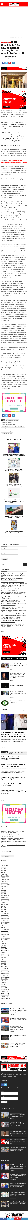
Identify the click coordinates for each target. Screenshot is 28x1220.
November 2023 (5, 918)
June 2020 (3, 982)
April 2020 (3, 986)
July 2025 (3, 888)
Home (2, 37)
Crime (11, 1039)
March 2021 (4, 966)
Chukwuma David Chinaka (12, 420)
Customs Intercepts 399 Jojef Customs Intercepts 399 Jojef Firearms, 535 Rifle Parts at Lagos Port (14, 501)
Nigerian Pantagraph (11, 56)
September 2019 (5, 998)
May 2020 (3, 984)
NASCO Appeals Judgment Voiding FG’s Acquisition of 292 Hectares (11, 618)
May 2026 (3, 870)
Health (11, 1127)
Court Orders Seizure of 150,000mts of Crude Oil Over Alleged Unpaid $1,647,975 (17, 1114)
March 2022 (4, 948)
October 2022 (4, 936)
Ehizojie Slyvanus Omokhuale (8, 424)
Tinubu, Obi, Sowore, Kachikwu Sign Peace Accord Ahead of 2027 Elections (12, 579)
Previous (2, 721)
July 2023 (3, 925)
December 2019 (5, 993)
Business (12, 1014)
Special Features (13, 704)
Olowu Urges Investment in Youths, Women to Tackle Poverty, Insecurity (14, 532)
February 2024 (5, 913)
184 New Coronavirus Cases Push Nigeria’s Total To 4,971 (12, 835)
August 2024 (4, 904)
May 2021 (3, 963)
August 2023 (4, 924)
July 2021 (3, 959)
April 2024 (3, 909)
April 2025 (3, 893)
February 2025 (5, 895)
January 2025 (4, 897)
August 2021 (4, 957)
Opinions (12, 680)
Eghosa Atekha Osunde (7, 422)
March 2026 (4, 874)
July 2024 (3, 906)
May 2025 (3, 892)
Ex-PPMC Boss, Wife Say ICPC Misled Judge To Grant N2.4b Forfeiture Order (18, 1045)
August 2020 (4, 979)
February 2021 (5, 968)
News (15, 42)
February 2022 (5, 950)
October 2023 (4, 920)
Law (6, 37)
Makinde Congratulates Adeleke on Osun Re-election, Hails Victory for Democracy (14, 455)
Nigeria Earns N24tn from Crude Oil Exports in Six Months (14, 517)
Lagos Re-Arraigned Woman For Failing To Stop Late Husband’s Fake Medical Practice (13, 614)
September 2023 (5, 922)
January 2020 (4, 991)
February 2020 (5, 989)
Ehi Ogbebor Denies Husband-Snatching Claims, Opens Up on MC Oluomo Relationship (13, 574)
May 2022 (3, 945)
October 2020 (4, 975)
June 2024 (3, 908)
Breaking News (13, 1179)
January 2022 (4, 952)
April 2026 (3, 872)
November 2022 (5, 934)
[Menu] (2, 4)
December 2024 (5, 899)
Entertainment (12, 1170)
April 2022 (3, 947)
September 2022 (5, 938)
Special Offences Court (7, 433)
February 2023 (5, 929)
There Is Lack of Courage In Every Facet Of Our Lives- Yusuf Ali (18, 693)
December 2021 (5, 954)
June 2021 (3, 961)
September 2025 (5, 884)
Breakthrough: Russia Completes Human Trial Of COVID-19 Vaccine (17, 1124)
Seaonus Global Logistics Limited (9, 431)
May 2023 (3, 927)
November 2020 (5, 973)
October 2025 (4, 883)
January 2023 (4, 931)
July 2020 (3, 980)
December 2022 (5, 932)
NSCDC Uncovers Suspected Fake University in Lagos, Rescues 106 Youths (13, 604)
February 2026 (5, 876)
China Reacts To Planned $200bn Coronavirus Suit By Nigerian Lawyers (12, 839)
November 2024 (5, 900)
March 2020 (4, 987)
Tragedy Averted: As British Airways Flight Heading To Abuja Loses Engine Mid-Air (18, 1010)
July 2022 (3, 941)
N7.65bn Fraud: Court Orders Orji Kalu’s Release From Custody (12, 832)
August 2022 (4, 939)
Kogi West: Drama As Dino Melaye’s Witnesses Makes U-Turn (13, 845)
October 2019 (4, 996)
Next (25, 721)
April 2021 (3, 964)
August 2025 (4, 886)
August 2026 (4, 865)
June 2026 (3, 868)
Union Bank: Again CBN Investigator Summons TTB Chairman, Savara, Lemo (17, 1027)
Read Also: (4, 160)
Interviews (12, 697)
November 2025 (5, 881)
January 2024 (4, 915)
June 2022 (3, 943)
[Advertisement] (14, 21)
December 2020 (5, 971)
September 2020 (5, 977)
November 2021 (5, 955)
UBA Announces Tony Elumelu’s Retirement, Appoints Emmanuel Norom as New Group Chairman (12, 625)
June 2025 (3, 890)
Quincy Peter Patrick (6, 428)
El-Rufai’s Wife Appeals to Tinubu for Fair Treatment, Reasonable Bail (11, 621)
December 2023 (5, 916)
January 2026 (4, 877)
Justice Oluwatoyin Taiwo (7, 426)
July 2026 (3, 867)
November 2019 (5, 995)
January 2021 (4, 970)
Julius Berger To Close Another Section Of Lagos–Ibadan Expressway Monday (18, 1149)
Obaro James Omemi (19, 426)
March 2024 (4, 911)
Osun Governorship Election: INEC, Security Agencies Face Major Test (14, 470)
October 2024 (4, 902)
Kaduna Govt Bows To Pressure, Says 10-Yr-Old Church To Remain (18, 665)
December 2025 (5, 879)
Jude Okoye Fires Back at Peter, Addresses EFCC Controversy (14, 485)
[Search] (25, 4)
